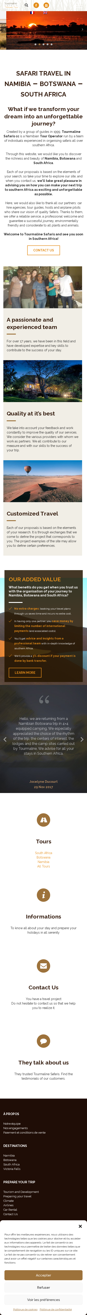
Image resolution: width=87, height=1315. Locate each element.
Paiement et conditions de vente (24, 1152)
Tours (43, 860)
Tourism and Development (21, 1211)
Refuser (43, 1288)
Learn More (25, 672)
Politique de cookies (25, 1309)
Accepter (43, 1275)
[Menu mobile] (79, 6)
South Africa (43, 872)
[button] (80, 1226)
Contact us (43, 250)
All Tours (43, 886)
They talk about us (43, 1082)
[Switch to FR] (32, 12)
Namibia (43, 881)
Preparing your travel (17, 1216)
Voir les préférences (43, 1300)
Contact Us (43, 1006)
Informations (43, 936)
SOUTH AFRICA (43, 94)
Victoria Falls (11, 1188)
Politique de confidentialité (56, 1309)
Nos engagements (15, 1147)
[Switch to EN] (45, 12)
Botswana (43, 877)
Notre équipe (12, 1143)
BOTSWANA (58, 84)
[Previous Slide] (5, 748)
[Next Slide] (82, 748)
